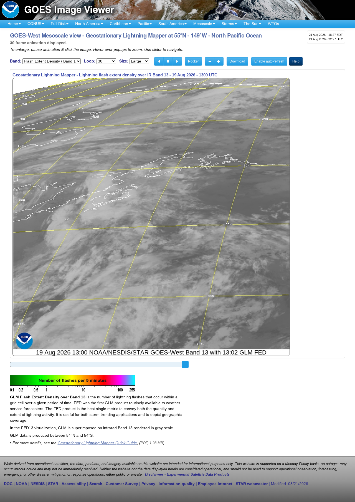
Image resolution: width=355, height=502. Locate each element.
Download (237, 61)
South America (171, 23)
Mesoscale (202, 23)
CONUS (34, 23)
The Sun (251, 23)
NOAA (21, 483)
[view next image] (177, 61)
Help (296, 61)
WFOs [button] (273, 23)
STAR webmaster (252, 483)
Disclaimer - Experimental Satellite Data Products (187, 474)
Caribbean (119, 23)
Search (95, 483)
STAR (53, 483)
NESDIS (38, 483)
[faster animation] (219, 61)
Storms (228, 23)
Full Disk (58, 23)
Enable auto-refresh (269, 61)
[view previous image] (159, 61)
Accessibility (74, 483)
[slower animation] (209, 61)
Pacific (143, 23)
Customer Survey (122, 483)
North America (87, 23)
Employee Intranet (215, 483)
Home (12, 23)
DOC (8, 483)
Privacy (148, 483)
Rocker (193, 61)
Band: (15, 61)
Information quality (177, 483)
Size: (123, 61)
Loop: (89, 61)
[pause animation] (168, 61)
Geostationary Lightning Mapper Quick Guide (97, 443)
